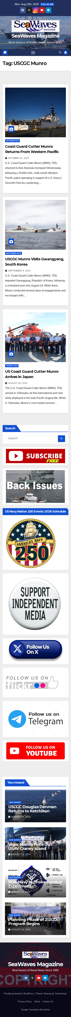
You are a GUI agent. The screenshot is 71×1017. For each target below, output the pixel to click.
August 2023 (12, 366)
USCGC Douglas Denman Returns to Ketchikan (32, 808)
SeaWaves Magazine (35, 36)
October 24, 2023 (18, 158)
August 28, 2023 (17, 383)
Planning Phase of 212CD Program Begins (32, 921)
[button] (60, 52)
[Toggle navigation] (33, 52)
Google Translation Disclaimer (35, 1009)
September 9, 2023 (19, 271)
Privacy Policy (25, 1001)
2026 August (15, 802)
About (37, 1001)
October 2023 (12, 141)
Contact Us (48, 1001)
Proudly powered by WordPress (19, 993)
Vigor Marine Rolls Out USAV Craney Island (30, 846)
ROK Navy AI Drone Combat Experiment (35, 884)
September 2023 (13, 253)
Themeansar (61, 993)
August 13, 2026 (21, 817)
